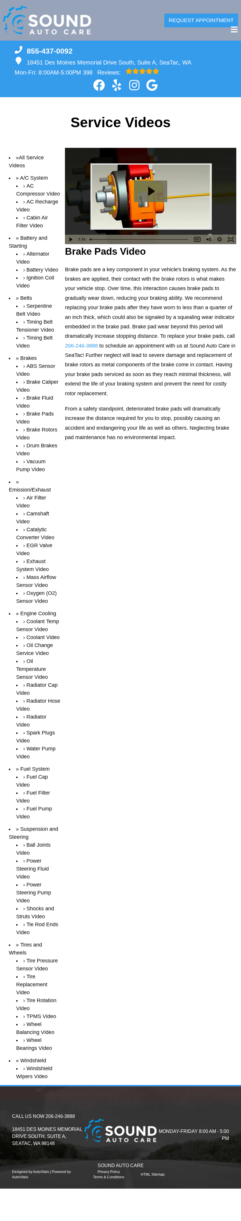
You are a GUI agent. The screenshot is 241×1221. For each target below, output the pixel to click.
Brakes (28, 358)
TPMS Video (41, 1016)
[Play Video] (70, 239)
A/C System (34, 178)
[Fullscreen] (230, 239)
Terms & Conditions (108, 1177)
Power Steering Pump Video (33, 893)
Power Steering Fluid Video (32, 869)
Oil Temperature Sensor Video (32, 669)
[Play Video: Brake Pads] (151, 191)
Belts (26, 298)
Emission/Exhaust (30, 490)
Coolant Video (43, 637)
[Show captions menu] (197, 239)
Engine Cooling (38, 613)
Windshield (33, 1060)
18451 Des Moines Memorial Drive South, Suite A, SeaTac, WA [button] (109, 62)
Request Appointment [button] (201, 20)
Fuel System (35, 769)
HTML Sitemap (153, 1174)
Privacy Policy (109, 1172)
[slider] (140, 239)
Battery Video (42, 270)
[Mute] (208, 239)
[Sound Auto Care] (47, 20)
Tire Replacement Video (31, 984)
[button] (99, 85)
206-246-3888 (81, 346)
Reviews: (103, 72)
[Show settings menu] (219, 239)
